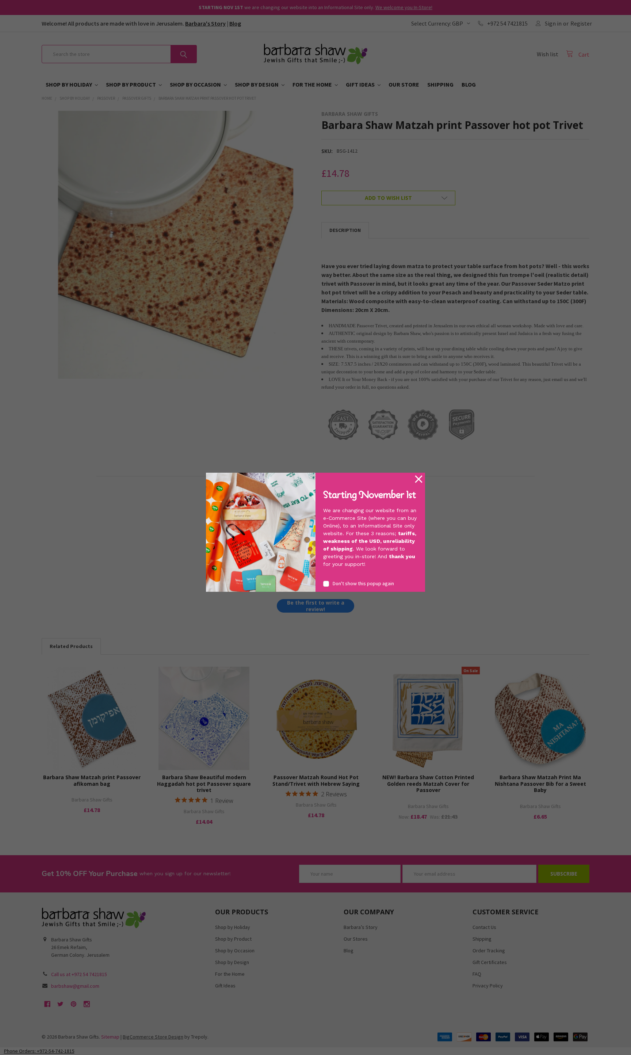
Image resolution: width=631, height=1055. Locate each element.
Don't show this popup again (363, 583)
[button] (418, 479)
